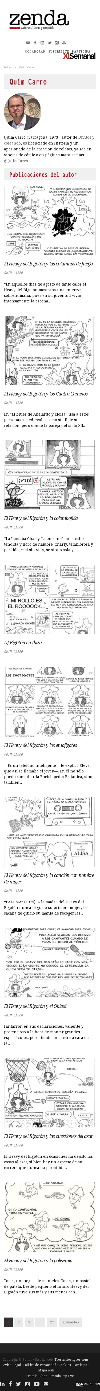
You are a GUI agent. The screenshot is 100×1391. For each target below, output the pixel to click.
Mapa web (46, 1370)
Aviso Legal (12, 1365)
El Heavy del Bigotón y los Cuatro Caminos (45, 393)
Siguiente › (70, 1322)
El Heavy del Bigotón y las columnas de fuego (48, 263)
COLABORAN (35, 51)
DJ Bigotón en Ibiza (23, 642)
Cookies (65, 1365)
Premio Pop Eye (61, 1376)
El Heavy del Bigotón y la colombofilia (41, 518)
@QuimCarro (16, 160)
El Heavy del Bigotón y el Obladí (35, 1006)
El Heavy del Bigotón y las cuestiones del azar (48, 1136)
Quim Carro (13, 273)
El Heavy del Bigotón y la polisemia (38, 1260)
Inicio (7, 67)
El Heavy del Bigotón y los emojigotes (40, 745)
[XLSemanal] (79, 55)
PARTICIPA (81, 51)
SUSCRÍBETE (58, 51)
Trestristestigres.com (71, 1359)
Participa (80, 1365)
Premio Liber (36, 1376)
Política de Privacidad (39, 1365)
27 (52, 1322)
